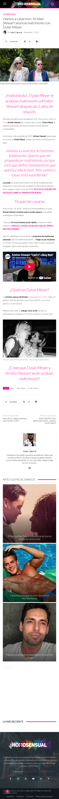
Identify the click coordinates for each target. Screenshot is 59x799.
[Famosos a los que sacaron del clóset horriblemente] (29, 573)
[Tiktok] (41, 779)
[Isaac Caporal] (5, 32)
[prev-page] (4, 667)
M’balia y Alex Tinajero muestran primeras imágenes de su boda (30, 538)
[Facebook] (10, 779)
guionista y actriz (40, 297)
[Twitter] (25, 779)
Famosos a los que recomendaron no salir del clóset (29, 656)
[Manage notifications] (7, 791)
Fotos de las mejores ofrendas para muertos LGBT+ (14, 419)
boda (12, 388)
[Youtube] (33, 779)
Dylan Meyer (21, 388)
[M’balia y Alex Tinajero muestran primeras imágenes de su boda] (29, 513)
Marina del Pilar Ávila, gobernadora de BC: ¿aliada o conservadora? (44, 420)
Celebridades (9, 14)
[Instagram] (29, 467)
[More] (37, 41)
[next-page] (9, 667)
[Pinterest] (48, 779)
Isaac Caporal (16, 32)
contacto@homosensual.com (35, 771)
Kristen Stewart (33, 388)
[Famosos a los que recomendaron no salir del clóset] (29, 632)
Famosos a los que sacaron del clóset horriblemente (29, 597)
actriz (5, 122)
